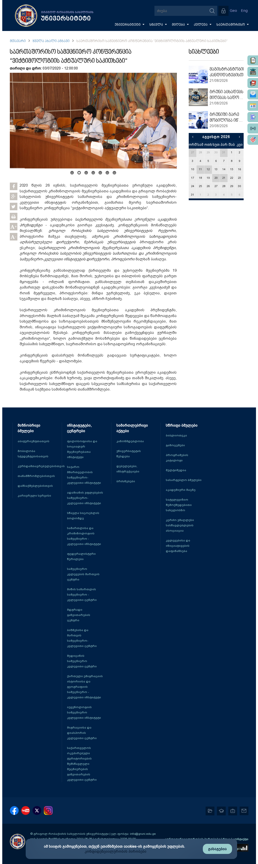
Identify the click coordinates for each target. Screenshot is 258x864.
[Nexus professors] (252, 83)
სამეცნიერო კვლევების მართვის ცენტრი (83, 574)
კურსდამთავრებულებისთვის (41, 466)
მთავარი (18, 41)
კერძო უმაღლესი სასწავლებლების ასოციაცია (180, 525)
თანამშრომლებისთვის (36, 476)
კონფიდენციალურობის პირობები (115, 851)
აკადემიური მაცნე (181, 490)
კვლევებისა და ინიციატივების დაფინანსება (178, 546)
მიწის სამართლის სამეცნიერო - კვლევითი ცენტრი (82, 594)
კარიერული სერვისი (34, 495)
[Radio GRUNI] (252, 128)
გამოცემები (175, 445)
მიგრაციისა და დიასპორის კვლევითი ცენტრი (82, 733)
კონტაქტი (240, 839)
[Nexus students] (252, 72)
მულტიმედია (176, 470)
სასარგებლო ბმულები (184, 480)
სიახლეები (204, 52)
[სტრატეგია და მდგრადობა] (252, 140)
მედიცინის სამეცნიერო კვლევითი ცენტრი (82, 661)
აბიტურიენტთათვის (33, 441)
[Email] (252, 94)
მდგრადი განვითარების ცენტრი (78, 615)
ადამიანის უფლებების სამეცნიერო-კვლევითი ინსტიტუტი (85, 498)
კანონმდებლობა (130, 441)
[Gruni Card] (252, 106)
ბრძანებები (125, 481)
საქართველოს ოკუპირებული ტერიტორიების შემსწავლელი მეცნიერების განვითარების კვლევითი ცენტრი (82, 763)
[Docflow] (252, 60)
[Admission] (252, 117)
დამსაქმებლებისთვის (35, 486)
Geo (233, 11)
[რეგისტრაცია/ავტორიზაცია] (223, 11)
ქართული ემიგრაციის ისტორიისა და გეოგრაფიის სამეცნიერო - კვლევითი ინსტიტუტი (85, 686)
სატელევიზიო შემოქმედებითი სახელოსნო (179, 505)
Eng (244, 11)
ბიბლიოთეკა (176, 435)
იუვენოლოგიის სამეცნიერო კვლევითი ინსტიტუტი (84, 712)
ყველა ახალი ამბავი (51, 41)
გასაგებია (217, 849)
